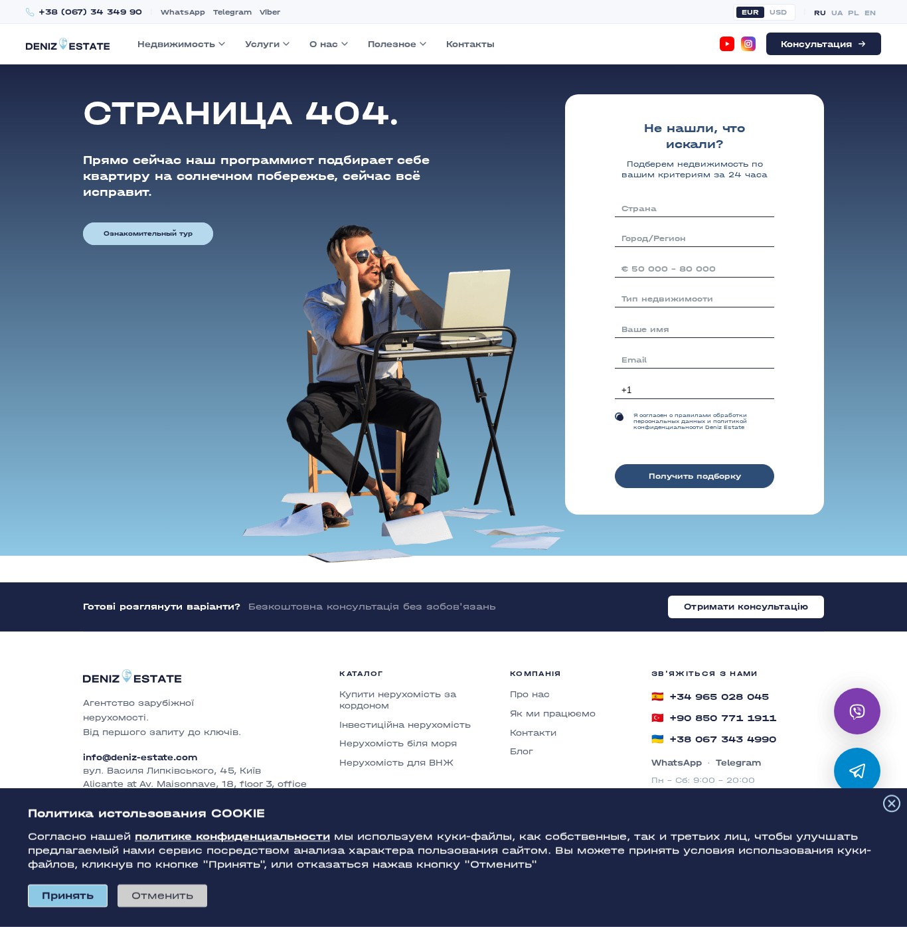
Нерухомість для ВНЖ (396, 763)
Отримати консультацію (746, 607)
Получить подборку (695, 476)
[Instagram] (748, 44)
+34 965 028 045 (710, 697)
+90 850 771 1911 (713, 718)
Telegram (232, 12)
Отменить (162, 895)
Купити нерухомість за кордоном (397, 700)
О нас (323, 44)
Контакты (470, 44)
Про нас (530, 694)
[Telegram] (857, 771)
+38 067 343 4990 (713, 739)
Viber (270, 12)
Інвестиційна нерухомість (405, 725)
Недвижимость (176, 44)
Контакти (533, 733)
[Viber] (857, 711)
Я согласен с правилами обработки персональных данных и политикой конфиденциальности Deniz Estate (690, 421)
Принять (68, 895)
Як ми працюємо (553, 713)
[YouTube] (727, 44)
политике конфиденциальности (232, 836)
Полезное (392, 44)
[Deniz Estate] (68, 43)
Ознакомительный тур (148, 234)
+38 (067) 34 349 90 (90, 12)
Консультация (816, 44)
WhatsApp (183, 12)
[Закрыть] (891, 803)
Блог (521, 751)
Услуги (262, 44)
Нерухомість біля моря (398, 743)
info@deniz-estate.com (140, 757)
